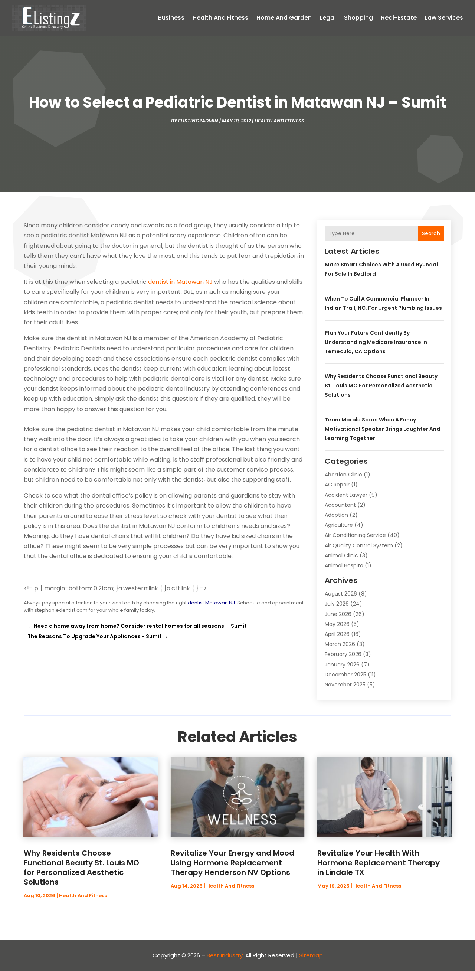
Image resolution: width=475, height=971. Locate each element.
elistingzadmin (198, 120)
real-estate (399, 17)
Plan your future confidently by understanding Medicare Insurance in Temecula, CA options (376, 342)
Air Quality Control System (359, 545)
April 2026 (337, 634)
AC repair (337, 484)
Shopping (358, 17)
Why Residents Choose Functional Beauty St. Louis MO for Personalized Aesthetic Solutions (381, 385)
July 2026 (337, 603)
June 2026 (338, 614)
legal (328, 17)
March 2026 (340, 644)
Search (431, 233)
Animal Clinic (341, 555)
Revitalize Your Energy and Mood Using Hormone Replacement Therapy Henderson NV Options (232, 862)
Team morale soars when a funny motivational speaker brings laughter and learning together (382, 429)
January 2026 (342, 664)
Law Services (444, 17)
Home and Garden (284, 17)
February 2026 (343, 654)
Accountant (340, 505)
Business (171, 17)
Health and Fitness (220, 17)
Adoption (336, 515)
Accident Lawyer (346, 495)
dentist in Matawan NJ (180, 282)
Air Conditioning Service (355, 535)
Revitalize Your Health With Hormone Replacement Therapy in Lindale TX (378, 862)
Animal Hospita (344, 565)
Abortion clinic (343, 474)
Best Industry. (225, 955)
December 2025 (345, 674)
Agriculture (339, 525)
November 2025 (345, 684)
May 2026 (337, 624)
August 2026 (341, 593)
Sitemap (311, 955)
